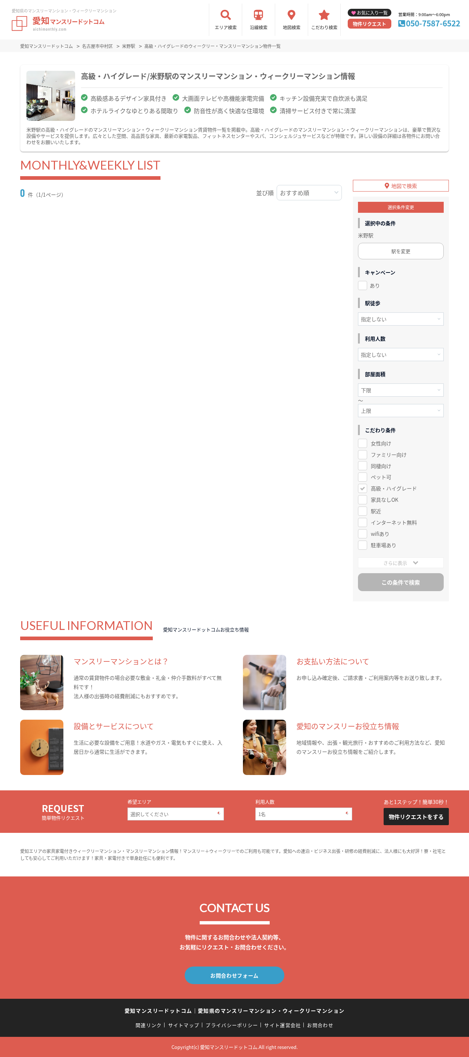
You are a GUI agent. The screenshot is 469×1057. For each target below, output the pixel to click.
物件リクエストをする (416, 816)
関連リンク (149, 1025)
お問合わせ (320, 1025)
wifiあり (380, 533)
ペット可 (381, 477)
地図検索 (291, 27)
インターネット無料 (394, 522)
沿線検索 (258, 27)
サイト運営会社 (282, 1025)
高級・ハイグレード (394, 488)
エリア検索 (226, 27)
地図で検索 (404, 185)
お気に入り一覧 (372, 13)
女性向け (381, 443)
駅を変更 (400, 251)
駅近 (376, 511)
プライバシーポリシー (232, 1025)
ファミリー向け (389, 454)
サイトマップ (184, 1025)
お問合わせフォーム (234, 975)
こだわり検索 (324, 27)
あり (375, 285)
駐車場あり (383, 545)
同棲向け (381, 466)
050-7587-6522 (433, 23)
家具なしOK (384, 499)
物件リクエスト (369, 23)
